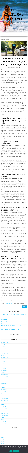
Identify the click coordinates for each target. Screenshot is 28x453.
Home (2, 38)
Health (2, 435)
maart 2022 (3, 421)
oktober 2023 (4, 396)
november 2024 (4, 376)
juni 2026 (3, 344)
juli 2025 (3, 359)
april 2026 (3, 346)
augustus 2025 (4, 357)
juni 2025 (3, 361)
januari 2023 (3, 411)
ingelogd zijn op (8, 303)
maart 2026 (3, 348)
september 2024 (4, 381)
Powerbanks (4, 86)
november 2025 (4, 353)
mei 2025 (3, 363)
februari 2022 (4, 423)
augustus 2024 (4, 383)
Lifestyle (3, 439)
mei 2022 (3, 417)
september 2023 (4, 398)
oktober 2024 (4, 378)
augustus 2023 (4, 400)
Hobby (2, 437)
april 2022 (3, 419)
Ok (10, 451)
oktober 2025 (4, 355)
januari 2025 (3, 372)
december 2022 (4, 413)
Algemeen (7, 297)
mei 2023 (3, 404)
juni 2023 (3, 402)
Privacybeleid (16, 451)
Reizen (2, 441)
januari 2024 (3, 391)
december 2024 (4, 374)
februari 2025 (4, 370)
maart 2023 (3, 406)
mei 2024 (3, 387)
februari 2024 (4, 389)
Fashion (2, 433)
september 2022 (4, 415)
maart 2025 (3, 368)
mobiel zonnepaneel (12, 154)
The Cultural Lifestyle (14, 14)
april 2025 (3, 366)
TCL (19, 67)
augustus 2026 (4, 342)
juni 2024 (3, 385)
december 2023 (4, 393)
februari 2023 (4, 408)
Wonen (2, 443)
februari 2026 (4, 351)
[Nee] (26, 449)
